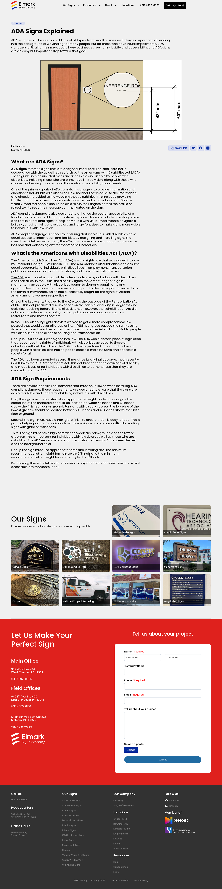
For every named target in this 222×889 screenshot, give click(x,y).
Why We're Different (124, 805)
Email (134, 694)
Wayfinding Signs (71, 864)
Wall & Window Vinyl (72, 860)
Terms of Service (120, 880)
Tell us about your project (140, 709)
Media (116, 843)
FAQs (116, 871)
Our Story (118, 800)
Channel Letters (70, 815)
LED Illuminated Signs (73, 835)
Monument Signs (71, 845)
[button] (70, 5)
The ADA (17, 277)
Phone (134, 680)
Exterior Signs (69, 825)
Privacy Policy (141, 880)
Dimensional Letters (72, 820)
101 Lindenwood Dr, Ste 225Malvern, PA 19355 (29, 718)
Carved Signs (69, 810)
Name (134, 651)
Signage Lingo (120, 866)
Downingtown (120, 823)
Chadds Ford (120, 818)
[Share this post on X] (193, 148)
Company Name (134, 666)
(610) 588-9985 (21, 726)
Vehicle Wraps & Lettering (75, 855)
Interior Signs (69, 830)
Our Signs (69, 5)
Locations (128, 5)
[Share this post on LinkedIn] (208, 148)
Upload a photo (134, 744)
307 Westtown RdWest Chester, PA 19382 (27, 670)
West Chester (120, 848)
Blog (115, 861)
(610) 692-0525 (149, 5)
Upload (131, 750)
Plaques (66, 850)
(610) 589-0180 (21, 706)
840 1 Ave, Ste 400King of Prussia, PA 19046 (28, 698)
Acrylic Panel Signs (72, 800)
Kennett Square (121, 828)
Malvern (117, 838)
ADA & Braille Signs (71, 805)
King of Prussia (121, 833)
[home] (23, 5)
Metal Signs (68, 840)
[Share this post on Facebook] (201, 148)
